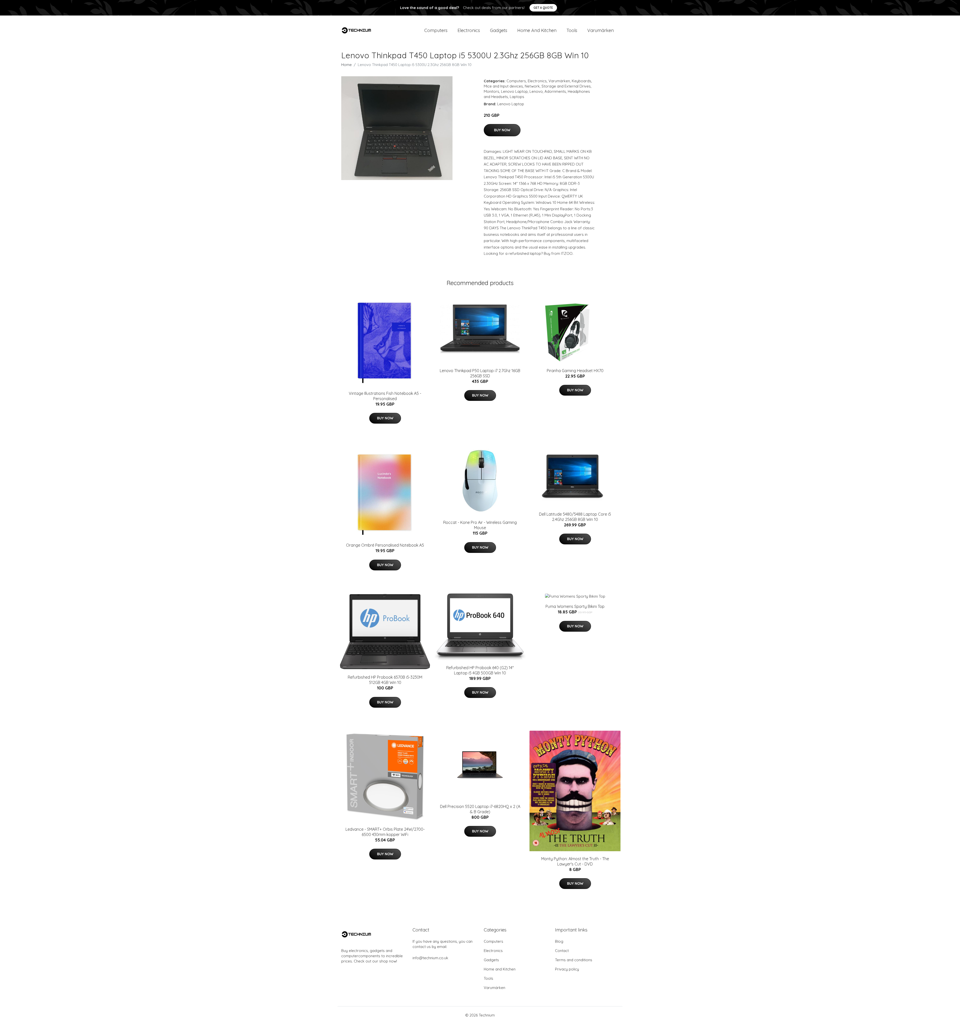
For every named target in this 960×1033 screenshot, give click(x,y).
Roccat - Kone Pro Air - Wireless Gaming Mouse (480, 525)
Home (346, 64)
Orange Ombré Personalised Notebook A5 (385, 545)
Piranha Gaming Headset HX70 (575, 370)
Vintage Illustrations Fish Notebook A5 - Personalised (385, 396)
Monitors (491, 91)
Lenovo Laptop (514, 91)
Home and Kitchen (536, 30)
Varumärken (600, 30)
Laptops (517, 96)
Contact (562, 950)
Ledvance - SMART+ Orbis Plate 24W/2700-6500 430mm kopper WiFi (385, 832)
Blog (559, 941)
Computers (436, 30)
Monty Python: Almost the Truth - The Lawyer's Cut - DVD (575, 861)
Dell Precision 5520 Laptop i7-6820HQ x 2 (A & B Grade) (480, 809)
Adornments (555, 91)
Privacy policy (567, 969)
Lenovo (536, 91)
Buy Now (502, 130)
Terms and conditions (573, 959)
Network (532, 86)
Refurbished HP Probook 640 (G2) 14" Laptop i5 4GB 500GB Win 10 (480, 670)
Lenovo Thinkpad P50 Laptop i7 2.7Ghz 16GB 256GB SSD (480, 373)
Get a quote (543, 8)
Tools (571, 30)
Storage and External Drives (566, 86)
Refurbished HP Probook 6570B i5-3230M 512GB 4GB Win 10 (385, 680)
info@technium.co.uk (430, 957)
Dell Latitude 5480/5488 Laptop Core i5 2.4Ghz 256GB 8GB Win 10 (575, 517)
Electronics (469, 30)
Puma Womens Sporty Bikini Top (575, 606)
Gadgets (498, 30)
